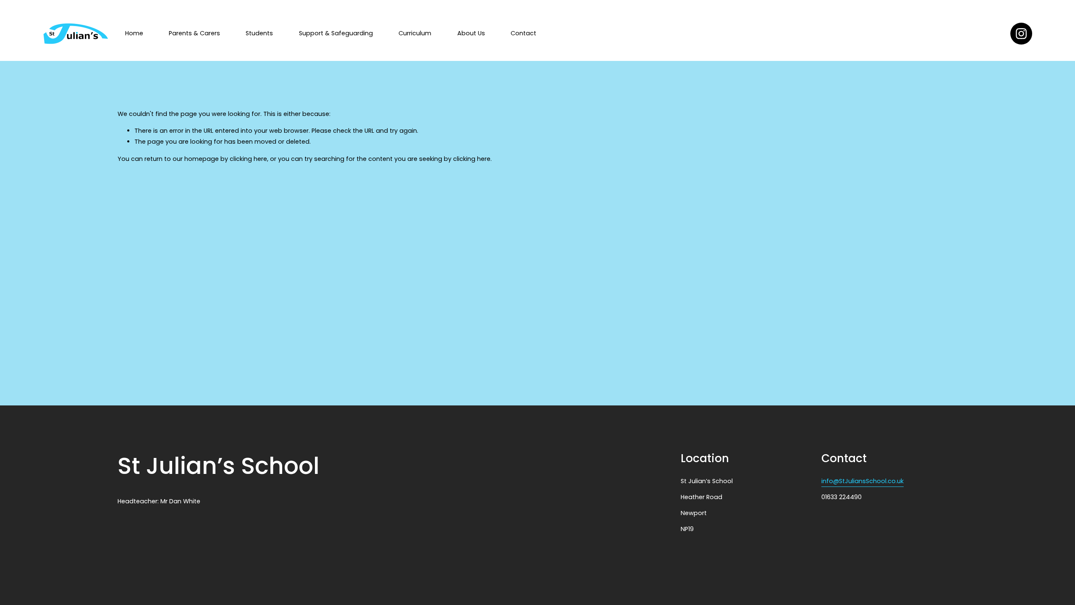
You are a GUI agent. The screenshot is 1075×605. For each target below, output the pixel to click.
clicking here (248, 159)
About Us (471, 33)
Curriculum (415, 33)
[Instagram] (1021, 34)
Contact (523, 33)
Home (134, 33)
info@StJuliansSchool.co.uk (862, 481)
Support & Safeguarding (336, 33)
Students (259, 33)
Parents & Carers (194, 33)
